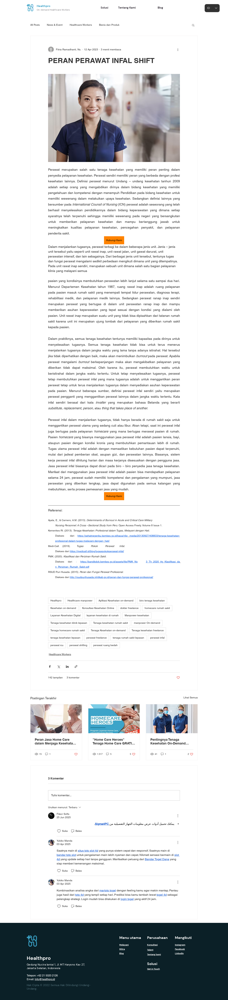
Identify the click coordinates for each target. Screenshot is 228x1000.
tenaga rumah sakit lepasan (128, 637)
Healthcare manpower (80, 600)
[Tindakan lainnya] (178, 49)
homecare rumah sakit (157, 608)
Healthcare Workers (81, 24)
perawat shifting (78, 645)
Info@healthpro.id (45, 979)
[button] (193, 25)
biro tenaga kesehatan (152, 600)
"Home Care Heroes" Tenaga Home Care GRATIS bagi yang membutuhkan (113, 741)
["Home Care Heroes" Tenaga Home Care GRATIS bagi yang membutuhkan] (114, 718)
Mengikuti (183, 937)
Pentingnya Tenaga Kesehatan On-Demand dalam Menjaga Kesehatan (170, 741)
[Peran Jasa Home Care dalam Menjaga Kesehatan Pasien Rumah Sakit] (56, 718)
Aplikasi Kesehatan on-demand (116, 600)
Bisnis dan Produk (109, 24)
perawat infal (157, 637)
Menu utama (130, 937)
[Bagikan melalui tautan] (76, 666)
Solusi (152, 963)
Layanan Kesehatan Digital (65, 615)
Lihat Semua (190, 697)
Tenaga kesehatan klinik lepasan (68, 622)
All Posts (35, 24)
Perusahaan (157, 937)
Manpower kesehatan (137, 615)
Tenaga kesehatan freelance (148, 630)
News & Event (55, 24)
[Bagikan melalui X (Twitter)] (58, 666)
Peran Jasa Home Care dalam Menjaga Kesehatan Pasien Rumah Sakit (55, 741)
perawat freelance (96, 637)
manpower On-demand (147, 622)
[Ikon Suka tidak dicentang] (59, 831)
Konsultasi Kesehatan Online (98, 608)
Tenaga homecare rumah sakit (67, 630)
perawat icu (56, 645)
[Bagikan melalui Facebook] (49, 666)
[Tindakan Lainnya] (178, 816)
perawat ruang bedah (105, 645)
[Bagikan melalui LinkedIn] (67, 666)
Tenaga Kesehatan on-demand (108, 630)
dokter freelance (129, 608)
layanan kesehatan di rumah (103, 615)
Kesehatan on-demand (63, 608)
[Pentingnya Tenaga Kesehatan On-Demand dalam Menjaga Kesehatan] (172, 718)
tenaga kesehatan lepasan (65, 637)
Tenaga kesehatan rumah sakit (110, 622)
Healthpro (43, 6)
